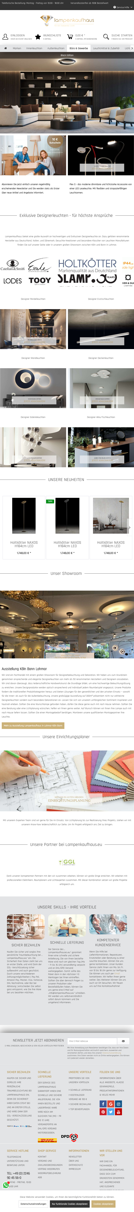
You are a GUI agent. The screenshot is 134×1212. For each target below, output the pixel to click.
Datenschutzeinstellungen (33, 1204)
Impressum (75, 1169)
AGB (40, 1177)
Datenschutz (76, 1165)
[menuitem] (16, 36)
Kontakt (42, 1156)
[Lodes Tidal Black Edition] (67, 93)
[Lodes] (12, 280)
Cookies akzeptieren (103, 1204)
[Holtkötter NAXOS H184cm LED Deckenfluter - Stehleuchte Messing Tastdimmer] (24, 516)
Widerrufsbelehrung (49, 1173)
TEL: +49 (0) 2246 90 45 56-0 (18, 1175)
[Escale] (40, 264)
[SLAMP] (87, 280)
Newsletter (75, 1156)
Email (117, 973)
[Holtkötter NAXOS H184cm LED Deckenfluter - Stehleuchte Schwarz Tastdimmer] (67, 516)
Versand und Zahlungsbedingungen (50, 1163)
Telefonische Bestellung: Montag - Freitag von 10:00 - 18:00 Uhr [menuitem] (33, 3)
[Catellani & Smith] (12, 265)
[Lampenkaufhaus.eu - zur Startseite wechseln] (67, 20)
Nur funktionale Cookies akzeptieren (70, 1204)
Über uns (74, 1160)
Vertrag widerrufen (49, 1169)
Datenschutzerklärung (111, 1053)
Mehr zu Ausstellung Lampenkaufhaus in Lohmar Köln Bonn (33, 725)
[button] (4, 89)
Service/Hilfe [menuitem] (123, 7)
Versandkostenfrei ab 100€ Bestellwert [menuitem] (89, 3)
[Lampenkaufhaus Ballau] (67, 624)
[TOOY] (40, 280)
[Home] (6, 48)
